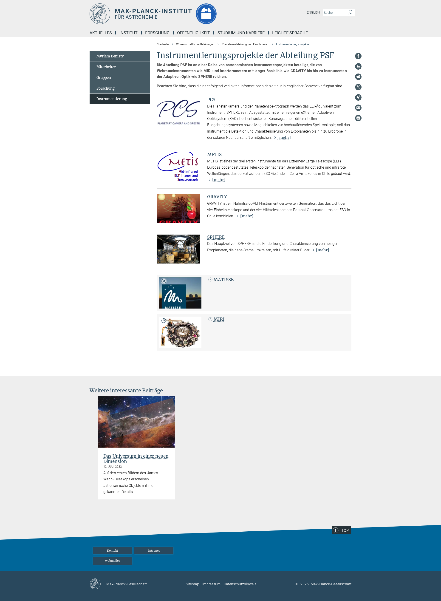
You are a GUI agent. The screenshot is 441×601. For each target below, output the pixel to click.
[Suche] (350, 12)
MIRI (219, 319)
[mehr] (284, 137)
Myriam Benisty (110, 56)
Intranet (154, 550)
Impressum (211, 584)
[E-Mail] (358, 107)
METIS (214, 154)
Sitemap (192, 584)
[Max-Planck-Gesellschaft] (98, 584)
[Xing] (358, 97)
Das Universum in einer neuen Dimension (136, 458)
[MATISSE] (180, 293)
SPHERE (216, 237)
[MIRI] (180, 332)
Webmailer (112, 560)
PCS (211, 99)
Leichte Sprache (290, 32)
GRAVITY (217, 196)
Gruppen (103, 77)
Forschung (105, 88)
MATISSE (224, 279)
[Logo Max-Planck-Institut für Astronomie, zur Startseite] (176, 13)
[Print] (358, 118)
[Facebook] (358, 56)
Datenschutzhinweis (240, 584)
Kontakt (112, 550)
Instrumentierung (111, 99)
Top (345, 530)
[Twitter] (358, 87)
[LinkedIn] (358, 66)
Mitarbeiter (106, 67)
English (313, 12)
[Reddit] (358, 76)
